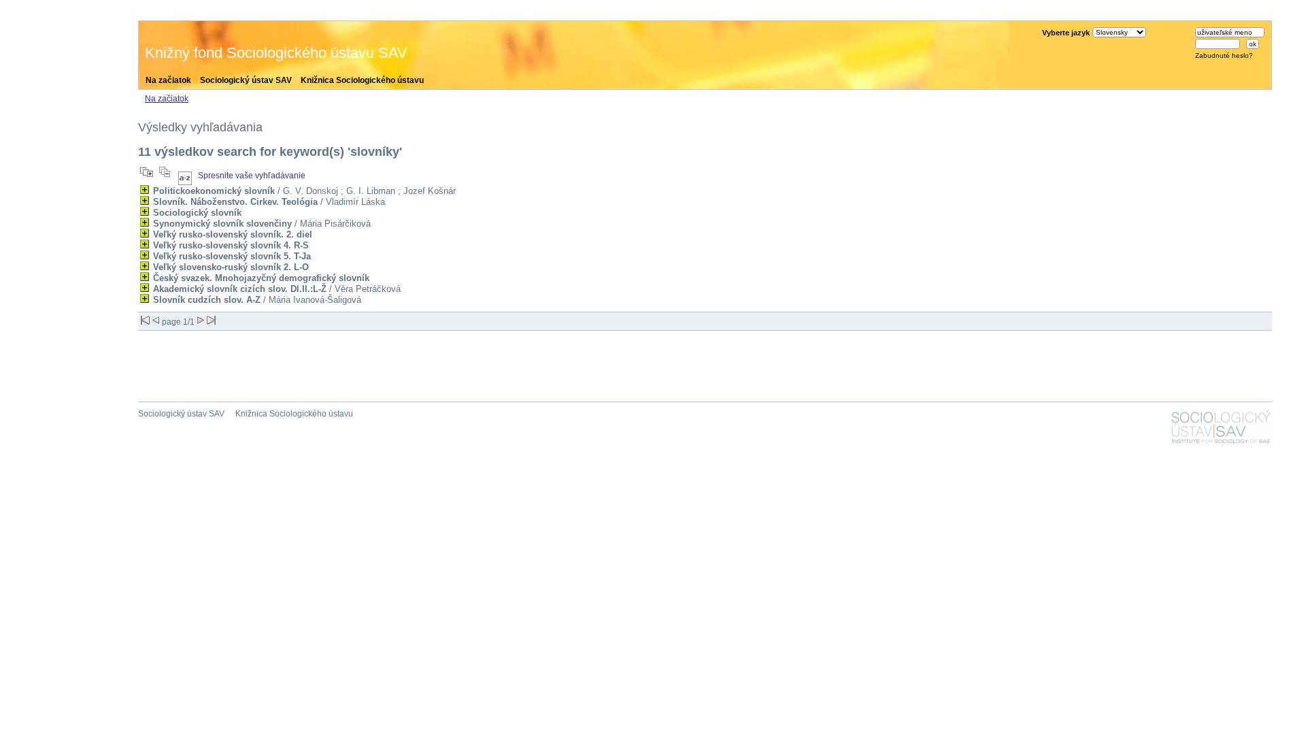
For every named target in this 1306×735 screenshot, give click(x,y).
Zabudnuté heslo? (1224, 55)
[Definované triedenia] (185, 175)
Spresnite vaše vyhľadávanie (251, 175)
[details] (144, 189)
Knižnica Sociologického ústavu (362, 80)
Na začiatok (168, 80)
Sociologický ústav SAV (246, 80)
